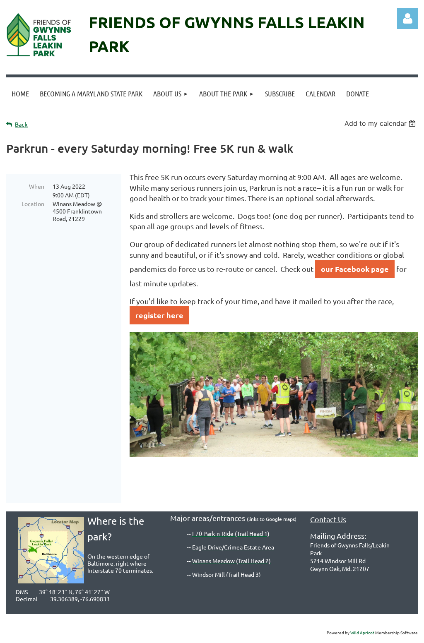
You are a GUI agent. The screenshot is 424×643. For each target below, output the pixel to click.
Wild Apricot (362, 632)
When (36, 186)
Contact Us (328, 519)
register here (159, 315)
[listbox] (381, 123)
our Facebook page (355, 269)
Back (21, 124)
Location (33, 203)
